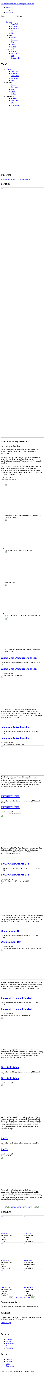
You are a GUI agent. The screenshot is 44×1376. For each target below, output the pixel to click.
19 (29, 1297)
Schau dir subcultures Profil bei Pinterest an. (16, 179)
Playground (10, 49)
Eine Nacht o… (29, 1233)
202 (11, 1207)
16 (24, 1297)
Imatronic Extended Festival (16, 998)
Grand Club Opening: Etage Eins (19, 657)
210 (32, 1207)
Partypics (14, 42)
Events (13, 38)
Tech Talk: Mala (10, 1067)
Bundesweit (30, 4)
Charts (13, 44)
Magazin (9, 22)
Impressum (9, 1339)
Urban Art (14, 53)
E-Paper (8, 10)
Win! (12, 56)
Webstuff (14, 51)
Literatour (14, 31)
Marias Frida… (6, 1260)
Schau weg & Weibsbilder (15, 727)
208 (27, 1207)
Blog (12, 33)
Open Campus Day (11, 931)
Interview (14, 26)
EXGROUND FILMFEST (15, 863)
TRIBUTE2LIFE (10, 796)
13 (18, 1297)
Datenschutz (10, 1348)
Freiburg (4, 4)
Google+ (9, 1361)
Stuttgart (23, 4)
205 (19, 1207)
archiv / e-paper (6, 1323)
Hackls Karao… (29, 1260)
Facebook (9, 1359)
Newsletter (9, 1346)
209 (29, 1207)
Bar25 (4, 1138)
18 (27, 1297)
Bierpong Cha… (29, 1287)
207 (24, 1207)
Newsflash (14, 24)
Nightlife (9, 35)
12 (17, 1297)
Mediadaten (10, 12)
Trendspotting (15, 58)
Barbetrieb (4, 1233)
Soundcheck (15, 28)
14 (20, 1297)
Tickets (13, 47)
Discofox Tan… (6, 1287)
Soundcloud (10, 1366)
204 (17, 1207)
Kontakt (8, 8)
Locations (14, 40)
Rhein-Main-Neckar (13, 4)
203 (14, 1207)
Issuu (8, 1364)
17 (25, 1297)
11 (15, 1297)
